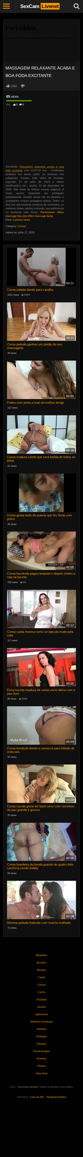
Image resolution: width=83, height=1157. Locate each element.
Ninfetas (41, 1029)
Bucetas (41, 962)
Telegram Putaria (56, 1097)
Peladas (41, 1043)
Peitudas (41, 1036)
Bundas (41, 970)
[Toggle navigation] (6, 6)
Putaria (41, 1066)
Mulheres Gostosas (41, 1021)
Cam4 (41, 977)
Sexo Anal (41, 1073)
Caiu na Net (37, 1097)
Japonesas (41, 1014)
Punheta (41, 1058)
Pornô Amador (41, 1051)
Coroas (21, 226)
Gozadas (41, 999)
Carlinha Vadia (21, 219)
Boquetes (41, 955)
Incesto (41, 1006)
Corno (41, 992)
